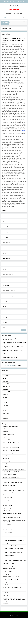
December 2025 (6, 383)
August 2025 (5, 394)
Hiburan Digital (6, 458)
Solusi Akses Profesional (8, 563)
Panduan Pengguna (7, 500)
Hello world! (18, 365)
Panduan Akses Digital (7, 497)
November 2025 (6, 386)
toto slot (4, 312)
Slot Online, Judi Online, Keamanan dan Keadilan (13, 540)
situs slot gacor (6, 232)
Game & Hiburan (6, 445)
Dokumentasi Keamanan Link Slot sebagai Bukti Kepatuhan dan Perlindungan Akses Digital (14, 40)
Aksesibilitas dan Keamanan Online (10, 426)
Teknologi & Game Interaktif (9, 568)
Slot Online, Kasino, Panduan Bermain (11, 545)
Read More (4, 210)
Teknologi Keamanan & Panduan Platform (12, 587)
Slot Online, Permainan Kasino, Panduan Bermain (13, 558)
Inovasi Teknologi (6, 463)
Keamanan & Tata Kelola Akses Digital (11, 477)
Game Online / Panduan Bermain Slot (11, 447)
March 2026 (5, 375)
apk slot (4, 306)
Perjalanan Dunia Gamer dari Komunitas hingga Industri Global (12, 1)
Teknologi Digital (6, 574)
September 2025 (6, 391)
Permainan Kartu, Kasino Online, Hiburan (11, 517)
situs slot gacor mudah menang (9, 529)
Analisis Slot (5, 431)
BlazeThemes (15, 615)
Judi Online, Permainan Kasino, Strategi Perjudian (13, 469)
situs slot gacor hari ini (8, 274)
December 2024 (6, 413)
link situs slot (6, 237)
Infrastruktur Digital (7, 461)
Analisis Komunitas (7, 429)
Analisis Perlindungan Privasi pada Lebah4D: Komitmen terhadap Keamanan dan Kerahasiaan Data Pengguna (14, 352)
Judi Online (5, 466)
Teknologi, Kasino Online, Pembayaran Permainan (13, 592)
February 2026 (6, 378)
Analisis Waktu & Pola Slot (8, 434)
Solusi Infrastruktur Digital (8, 566)
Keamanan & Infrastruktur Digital (10, 474)
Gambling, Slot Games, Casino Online (11, 442)
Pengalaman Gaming (7, 505)
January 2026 (5, 381)
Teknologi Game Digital (8, 582)
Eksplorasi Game (6, 437)
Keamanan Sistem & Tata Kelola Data (11, 488)
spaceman (5, 301)
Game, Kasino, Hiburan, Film (9, 453)
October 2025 (5, 389)
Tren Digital (5, 595)
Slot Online (5, 537)
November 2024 (6, 416)
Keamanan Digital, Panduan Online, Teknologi (12, 482)
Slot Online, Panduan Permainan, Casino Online (13, 552)
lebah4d (4, 494)
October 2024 (5, 418)
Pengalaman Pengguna (8, 508)
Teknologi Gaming (7, 584)
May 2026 (5, 373)
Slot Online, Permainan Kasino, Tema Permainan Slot (14, 560)
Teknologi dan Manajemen (8, 571)
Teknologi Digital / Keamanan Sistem (11, 576)
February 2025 (6, 408)
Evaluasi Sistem (6, 439)
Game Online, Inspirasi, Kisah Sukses (11, 450)
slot (3, 221)
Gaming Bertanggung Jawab (9, 455)
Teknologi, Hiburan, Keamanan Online (11, 590)
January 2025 (5, 410)
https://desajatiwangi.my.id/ (9, 290)
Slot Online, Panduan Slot (8, 555)
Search (3, 327)
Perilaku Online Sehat (7, 510)
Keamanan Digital (6, 479)
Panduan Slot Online (7, 502)
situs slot (5, 527)
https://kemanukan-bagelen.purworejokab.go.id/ (13, 296)
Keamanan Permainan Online (9, 485)
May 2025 (5, 402)
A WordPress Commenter (8, 365)
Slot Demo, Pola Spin (7, 532)
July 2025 (5, 397)
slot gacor (5, 253)
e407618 (5, 44)
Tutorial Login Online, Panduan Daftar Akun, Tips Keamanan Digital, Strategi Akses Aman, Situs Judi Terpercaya (14, 600)
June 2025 (5, 400)
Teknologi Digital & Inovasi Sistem (10, 579)
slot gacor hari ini (6, 226)
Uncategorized (6, 603)
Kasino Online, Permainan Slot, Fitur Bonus (12, 471)
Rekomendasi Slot (7, 524)
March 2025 (5, 405)
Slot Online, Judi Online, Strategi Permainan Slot (13, 543)
